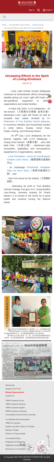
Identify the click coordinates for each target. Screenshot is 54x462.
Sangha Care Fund (13, 389)
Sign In (31, 10)
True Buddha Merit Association (17, 419)
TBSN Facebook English (15, 408)
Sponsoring (9, 385)
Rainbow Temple (12, 430)
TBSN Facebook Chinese (15, 404)
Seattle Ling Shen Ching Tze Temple (19, 426)
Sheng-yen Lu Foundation (15, 449)
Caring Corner (38, 25)
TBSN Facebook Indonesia (16, 411)
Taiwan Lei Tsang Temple (15, 434)
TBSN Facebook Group (14, 401)
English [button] (48, 10)
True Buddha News (13, 438)
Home (4, 25)
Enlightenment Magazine (15, 442)
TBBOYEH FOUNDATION (15, 445)
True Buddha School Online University (20, 415)
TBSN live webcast (12, 423)
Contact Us (9, 396)
